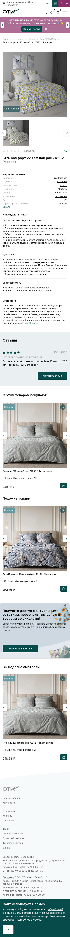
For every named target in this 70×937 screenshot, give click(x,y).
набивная (62, 181)
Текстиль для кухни (13, 843)
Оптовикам (9, 820)
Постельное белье (13, 833)
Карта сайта (9, 802)
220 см (63, 185)
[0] (51, 13)
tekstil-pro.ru (31, 323)
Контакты (8, 815)
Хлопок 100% (60, 192)
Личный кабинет (11, 798)
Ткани (6, 829)
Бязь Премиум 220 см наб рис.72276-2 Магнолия (29, 574)
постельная (61, 196)
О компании (9, 811)
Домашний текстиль (13, 838)
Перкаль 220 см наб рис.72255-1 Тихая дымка (28, 471)
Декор (6, 848)
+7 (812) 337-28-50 (34, 894)
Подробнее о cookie (28, 919)
